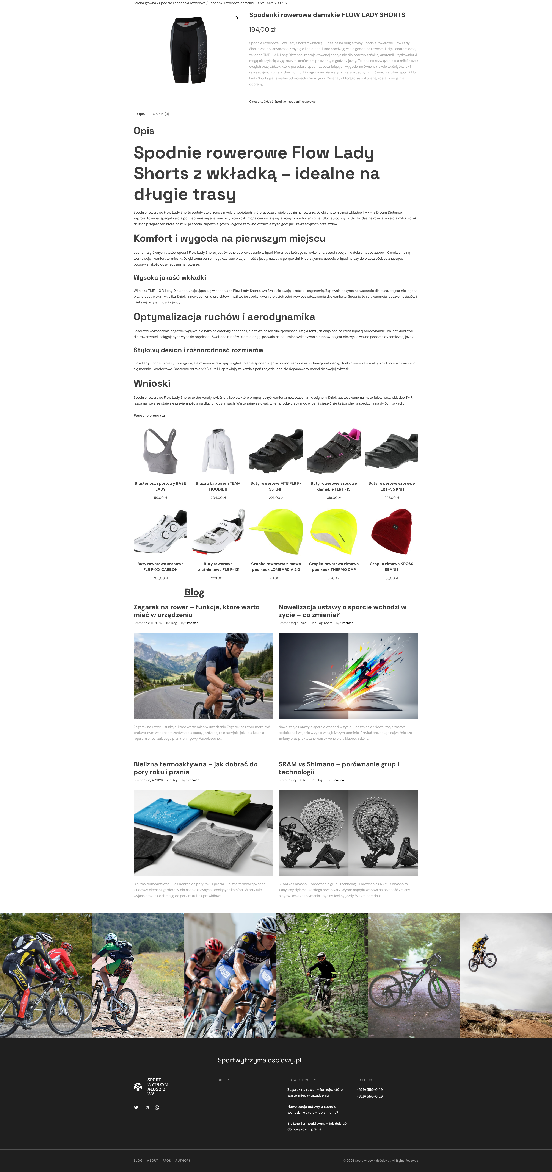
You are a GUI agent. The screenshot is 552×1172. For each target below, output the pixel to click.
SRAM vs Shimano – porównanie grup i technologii (339, 768)
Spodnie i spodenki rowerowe (182, 3)
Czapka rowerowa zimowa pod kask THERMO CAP (334, 566)
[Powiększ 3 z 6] (270, 918)
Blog (194, 592)
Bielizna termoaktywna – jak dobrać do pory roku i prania (196, 768)
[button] (237, 18)
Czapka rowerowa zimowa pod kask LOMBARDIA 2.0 (276, 566)
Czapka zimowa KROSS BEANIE (391, 566)
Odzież (268, 101)
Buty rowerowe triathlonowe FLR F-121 (218, 566)
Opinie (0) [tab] (161, 114)
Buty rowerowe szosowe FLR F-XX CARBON (160, 566)
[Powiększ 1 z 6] (86, 918)
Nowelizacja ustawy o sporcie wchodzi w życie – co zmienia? (342, 611)
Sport (328, 623)
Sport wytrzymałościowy (157, 1087)
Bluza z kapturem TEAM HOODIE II (218, 486)
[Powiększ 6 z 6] (546, 918)
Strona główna (145, 3)
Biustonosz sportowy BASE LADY (160, 486)
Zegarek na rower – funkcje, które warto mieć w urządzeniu (197, 611)
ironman (192, 623)
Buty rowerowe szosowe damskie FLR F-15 (334, 486)
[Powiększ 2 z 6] (178, 918)
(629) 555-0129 (370, 1089)
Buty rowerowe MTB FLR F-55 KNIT (276, 486)
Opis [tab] (141, 114)
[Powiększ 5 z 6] (454, 918)
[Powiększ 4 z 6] (362, 918)
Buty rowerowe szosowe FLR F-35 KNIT (392, 486)
